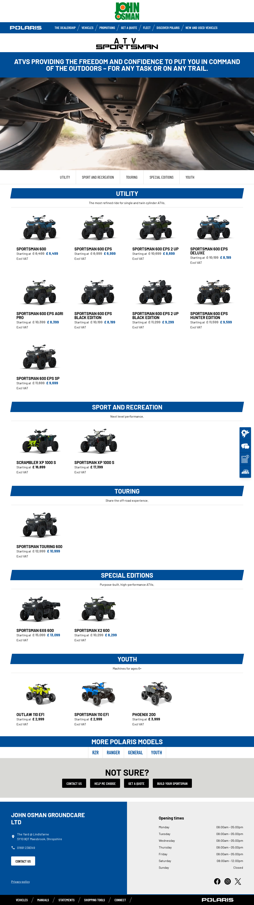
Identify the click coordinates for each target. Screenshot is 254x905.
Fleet (147, 27)
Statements (67, 900)
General (135, 752)
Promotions (107, 27)
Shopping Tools (94, 900)
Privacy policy (20, 881)
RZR (95, 752)
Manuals (43, 900)
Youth (156, 752)
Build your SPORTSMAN (172, 783)
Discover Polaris (168, 27)
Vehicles (87, 27)
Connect (120, 900)
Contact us (74, 783)
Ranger (113, 752)
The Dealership (65, 27)
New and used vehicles (201, 27)
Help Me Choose (105, 783)
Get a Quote (129, 27)
